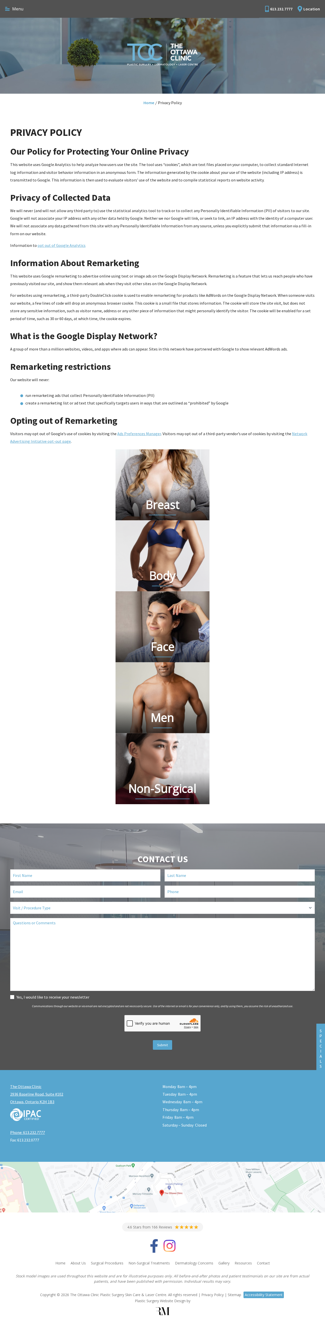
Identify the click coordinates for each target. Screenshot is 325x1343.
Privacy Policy (212, 1294)
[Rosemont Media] (162, 1311)
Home (148, 102)
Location (311, 8)
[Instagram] (169, 1249)
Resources (243, 1263)
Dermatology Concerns (194, 1263)
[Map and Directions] (162, 1187)
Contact (263, 1263)
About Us (78, 1263)
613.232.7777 (281, 8)
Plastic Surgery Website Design (160, 1300)
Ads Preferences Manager (139, 433)
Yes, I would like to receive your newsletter (53, 997)
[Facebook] (154, 1249)
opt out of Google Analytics (62, 245)
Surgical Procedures (107, 1263)
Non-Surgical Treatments (149, 1263)
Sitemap (234, 1294)
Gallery (224, 1263)
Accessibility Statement (264, 1294)
